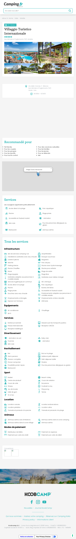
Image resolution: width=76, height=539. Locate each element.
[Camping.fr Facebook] (32, 502)
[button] (38, 174)
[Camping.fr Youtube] (44, 502)
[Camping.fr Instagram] (38, 502)
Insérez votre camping (34, 516)
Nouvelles (28, 508)
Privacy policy (29, 519)
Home (11, 18)
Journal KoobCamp (43, 508)
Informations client (45, 519)
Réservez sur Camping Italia (58, 516)
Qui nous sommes (14, 516)
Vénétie (22, 18)
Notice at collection (26, 536)
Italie (16, 18)
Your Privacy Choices (43, 536)
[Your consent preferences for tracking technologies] (72, 535)
